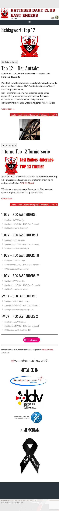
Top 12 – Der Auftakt (20, 68)
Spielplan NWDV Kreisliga (15, 322)
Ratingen (44, 114)
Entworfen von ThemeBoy (12, 503)
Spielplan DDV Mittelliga (15, 240)
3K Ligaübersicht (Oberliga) (16, 228)
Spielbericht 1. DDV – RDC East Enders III (22, 264)
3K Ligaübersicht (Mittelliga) (17, 248)
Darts (13, 114)
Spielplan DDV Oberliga (15, 220)
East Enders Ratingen (28, 114)
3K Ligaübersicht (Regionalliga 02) (19, 309)
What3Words (47, 349)
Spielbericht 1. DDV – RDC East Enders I (22, 224)
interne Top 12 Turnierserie (25, 151)
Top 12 (53, 114)
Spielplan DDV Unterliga (15, 260)
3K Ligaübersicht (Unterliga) (17, 269)
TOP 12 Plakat (27, 183)
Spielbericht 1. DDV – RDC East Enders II (22, 244)
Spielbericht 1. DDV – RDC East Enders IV (22, 285)
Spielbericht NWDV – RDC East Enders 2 (22, 326)
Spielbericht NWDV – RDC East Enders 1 (22, 305)
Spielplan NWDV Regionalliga (17, 301)
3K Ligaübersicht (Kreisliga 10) (18, 330)
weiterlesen (8, 108)
